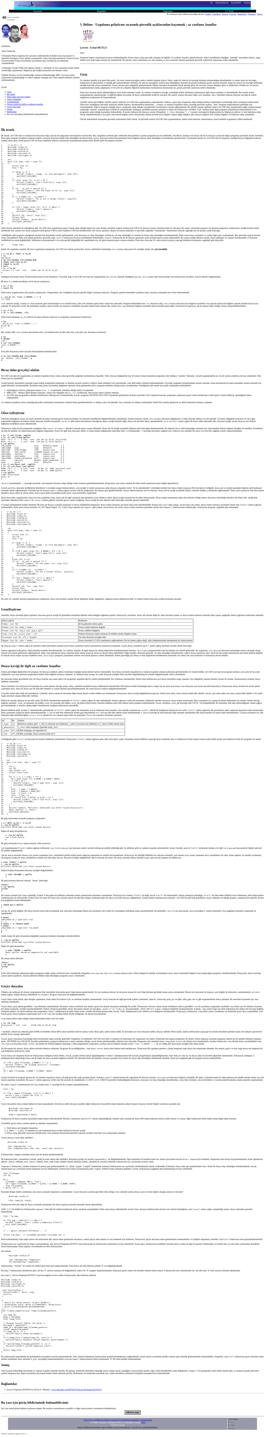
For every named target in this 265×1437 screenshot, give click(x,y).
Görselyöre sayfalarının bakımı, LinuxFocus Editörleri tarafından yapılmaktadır (117, 1420)
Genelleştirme (13, 102)
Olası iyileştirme (14, 99)
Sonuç (10, 109)
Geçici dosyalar (14, 107)
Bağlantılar (12, 112)
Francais (233, 14)
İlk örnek (11, 94)
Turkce (259, 14)
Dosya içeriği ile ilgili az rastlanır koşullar (25, 104)
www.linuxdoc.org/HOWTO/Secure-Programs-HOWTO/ (76, 1389)
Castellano (216, 14)
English (208, 14)
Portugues (252, 14)
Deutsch (225, 14)
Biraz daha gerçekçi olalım (18, 97)
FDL (143, 1422)
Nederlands (242, 14)
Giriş (9, 92)
